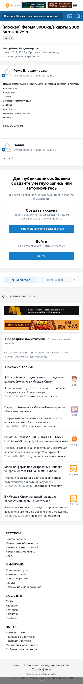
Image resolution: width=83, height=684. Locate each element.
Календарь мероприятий (22, 547)
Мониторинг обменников (22, 543)
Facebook (12, 605)
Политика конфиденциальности (46, 665)
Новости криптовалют (44, 396)
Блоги (9, 555)
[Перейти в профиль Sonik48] (7, 147)
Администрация (16, 574)
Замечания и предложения (23, 587)
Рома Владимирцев (25, 48)
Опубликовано (35, 75)
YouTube (11, 618)
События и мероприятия (21, 649)
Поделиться (22, 279)
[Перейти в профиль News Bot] (73, 468)
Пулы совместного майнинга (48, 456)
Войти (41, 255)
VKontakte (12, 609)
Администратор (16, 632)
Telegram (12, 613)
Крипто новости (16, 539)
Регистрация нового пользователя (41, 228)
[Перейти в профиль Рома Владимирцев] (7, 73)
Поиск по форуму (17, 578)
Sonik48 (20, 145)
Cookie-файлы (41, 669)
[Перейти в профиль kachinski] (74, 409)
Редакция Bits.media (19, 640)
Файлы (10, 582)
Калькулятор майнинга (20, 551)
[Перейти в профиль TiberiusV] (74, 438)
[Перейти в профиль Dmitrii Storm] (74, 379)
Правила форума (17, 570)
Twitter (10, 601)
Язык (15, 665)
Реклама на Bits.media (20, 636)
